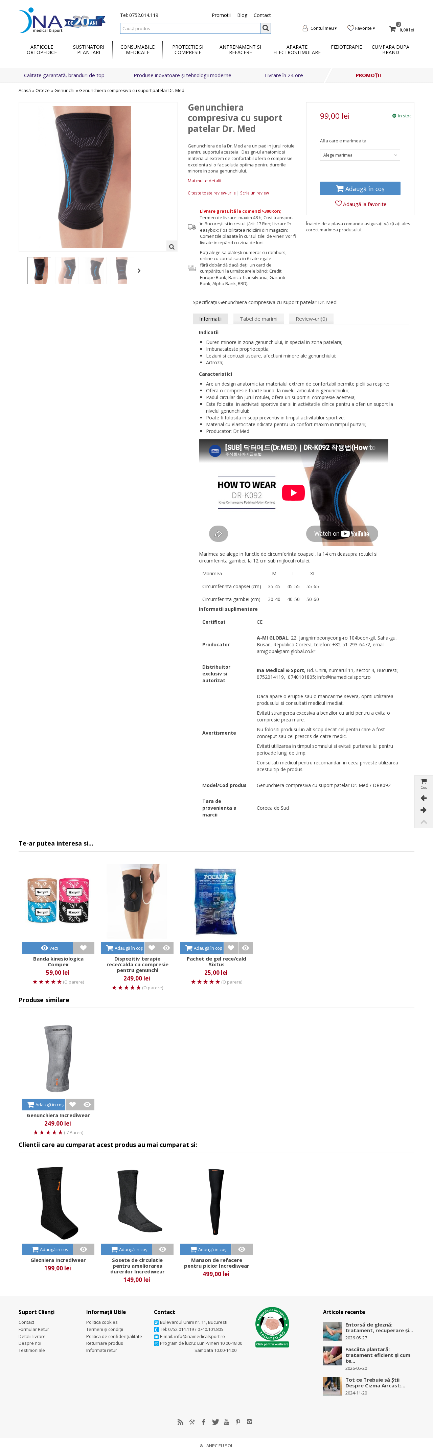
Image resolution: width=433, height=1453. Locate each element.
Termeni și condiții (104, 1329)
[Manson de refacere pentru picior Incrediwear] (216, 1202)
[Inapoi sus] (423, 822)
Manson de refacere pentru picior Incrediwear (216, 1263)
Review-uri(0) (311, 318)
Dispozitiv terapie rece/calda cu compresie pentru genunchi (137, 964)
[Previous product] (423, 798)
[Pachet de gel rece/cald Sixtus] (216, 901)
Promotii (221, 15)
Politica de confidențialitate (114, 1336)
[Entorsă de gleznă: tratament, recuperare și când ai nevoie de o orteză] (332, 1331)
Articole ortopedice (42, 49)
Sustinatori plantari (88, 49)
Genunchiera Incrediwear (58, 1115)
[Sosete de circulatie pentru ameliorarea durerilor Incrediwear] (137, 1202)
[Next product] (423, 810)
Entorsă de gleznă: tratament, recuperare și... (379, 1327)
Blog (242, 15)
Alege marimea (337, 155)
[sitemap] (180, 1421)
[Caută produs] (265, 28)
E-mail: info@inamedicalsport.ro (192, 1336)
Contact (262, 15)
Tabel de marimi (258, 318)
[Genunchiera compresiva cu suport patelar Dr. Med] (39, 270)
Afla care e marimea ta (343, 141)
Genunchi (64, 90)
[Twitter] (215, 1421)
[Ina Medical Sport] (62, 20)
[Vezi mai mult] (166, 948)
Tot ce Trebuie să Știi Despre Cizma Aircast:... (375, 1382)
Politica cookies (102, 1322)
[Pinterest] (238, 1421)
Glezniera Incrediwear (58, 1260)
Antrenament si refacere (240, 49)
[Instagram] (249, 1421)
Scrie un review (254, 192)
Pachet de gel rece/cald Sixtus (216, 961)
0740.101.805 (210, 1329)
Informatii (210, 318)
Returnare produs (104, 1343)
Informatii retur (101, 1350)
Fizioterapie (346, 47)
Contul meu (322, 28)
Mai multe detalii (204, 181)
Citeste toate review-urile (212, 192)
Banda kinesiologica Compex (58, 961)
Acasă (25, 90)
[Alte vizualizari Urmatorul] (140, 271)
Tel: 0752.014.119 (139, 15)
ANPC (212, 1446)
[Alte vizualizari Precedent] (22, 271)
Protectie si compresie (187, 49)
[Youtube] (226, 1421)
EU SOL (226, 1446)
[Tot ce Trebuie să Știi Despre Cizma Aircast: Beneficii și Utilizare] (332, 1386)
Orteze (43, 90)
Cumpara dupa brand (390, 49)
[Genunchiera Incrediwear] (58, 1057)
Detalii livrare (32, 1336)
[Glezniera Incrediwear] (58, 1202)
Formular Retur (34, 1329)
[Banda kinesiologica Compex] (58, 901)
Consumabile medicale (137, 49)
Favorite (363, 28)
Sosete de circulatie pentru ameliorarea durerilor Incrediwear (137, 1265)
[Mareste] (171, 245)
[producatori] (192, 1421)
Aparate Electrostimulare (297, 49)
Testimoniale (32, 1350)
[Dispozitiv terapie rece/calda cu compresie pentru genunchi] (137, 901)
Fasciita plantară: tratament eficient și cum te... (377, 1355)
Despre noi (30, 1343)
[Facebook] (203, 1421)
